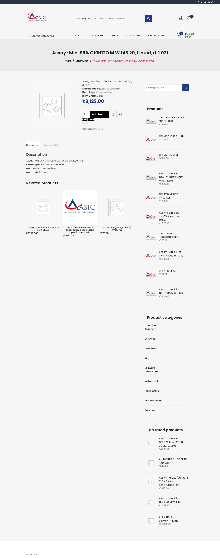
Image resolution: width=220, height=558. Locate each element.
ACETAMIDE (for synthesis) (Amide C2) (116, 228)
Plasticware (152, 391)
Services (150, 410)
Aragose (150, 329)
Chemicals (82, 60)
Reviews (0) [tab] (51, 145)
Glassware (151, 371)
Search (186, 89)
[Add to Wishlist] (113, 115)
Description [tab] (33, 145)
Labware (150, 368)
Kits (147, 358)
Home (68, 60)
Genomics (151, 348)
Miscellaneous (153, 400)
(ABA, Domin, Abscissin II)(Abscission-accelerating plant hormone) (80, 229)
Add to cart (99, 114)
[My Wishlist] (189, 18)
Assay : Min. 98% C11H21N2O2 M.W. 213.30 (43, 228)
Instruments (152, 381)
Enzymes (150, 338)
